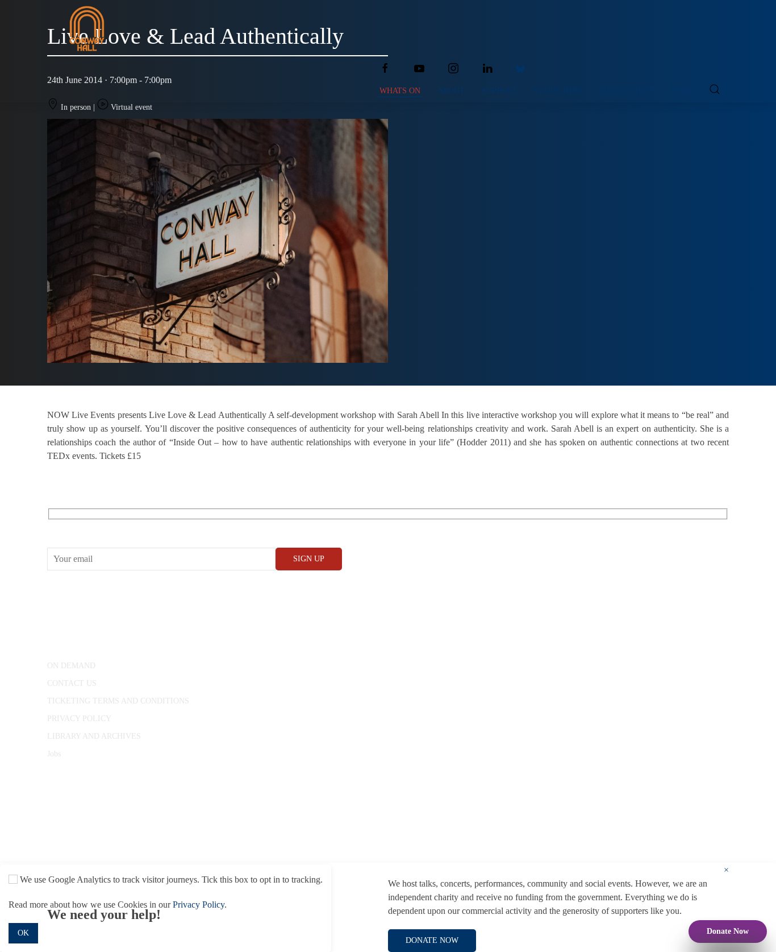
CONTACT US (72, 683)
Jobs (54, 754)
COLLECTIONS (626, 90)
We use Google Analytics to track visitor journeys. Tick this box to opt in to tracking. (170, 879)
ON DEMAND (71, 665)
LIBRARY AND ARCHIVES (94, 736)
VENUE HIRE (557, 90)
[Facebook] (385, 68)
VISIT (681, 90)
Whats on (399, 90)
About (451, 90)
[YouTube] (419, 68)
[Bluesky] (520, 68)
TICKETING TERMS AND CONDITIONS (118, 701)
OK (23, 933)
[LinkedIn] (487, 68)
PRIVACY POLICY (79, 718)
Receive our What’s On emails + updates (135, 527)
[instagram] (453, 68)
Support (499, 90)
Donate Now (728, 931)
